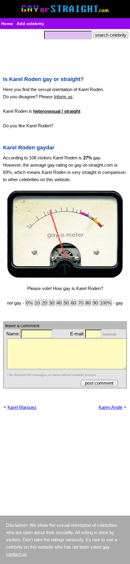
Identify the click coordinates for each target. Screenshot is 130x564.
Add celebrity (30, 23)
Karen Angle (110, 407)
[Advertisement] (65, 56)
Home (7, 23)
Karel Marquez (22, 407)
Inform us (63, 96)
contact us (16, 554)
